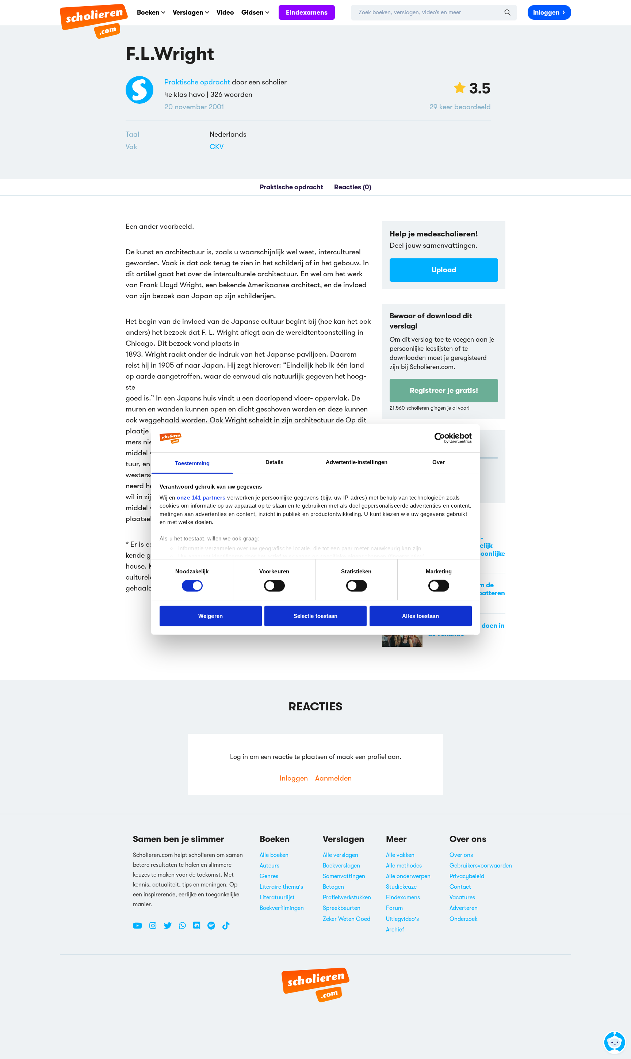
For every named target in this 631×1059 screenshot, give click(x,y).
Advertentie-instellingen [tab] (356, 462)
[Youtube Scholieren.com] (140, 928)
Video (225, 12)
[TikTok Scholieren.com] (225, 928)
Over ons (461, 855)
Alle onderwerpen (408, 876)
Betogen (333, 887)
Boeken (148, 12)
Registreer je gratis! (444, 390)
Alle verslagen (340, 855)
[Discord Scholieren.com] (199, 928)
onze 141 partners (201, 497)
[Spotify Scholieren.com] (214, 928)
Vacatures (462, 897)
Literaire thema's (281, 887)
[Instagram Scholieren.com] (155, 928)
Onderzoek (464, 919)
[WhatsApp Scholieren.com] (185, 928)
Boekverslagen (341, 865)
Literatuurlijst (277, 897)
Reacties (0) (352, 187)
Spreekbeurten (341, 908)
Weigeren (210, 615)
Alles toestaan (420, 615)
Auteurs (269, 865)
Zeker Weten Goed (346, 919)
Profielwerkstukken (347, 897)
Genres (269, 876)
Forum (394, 908)
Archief (395, 929)
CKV (216, 147)
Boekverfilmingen (282, 908)
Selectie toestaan (316, 615)
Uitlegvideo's (402, 919)
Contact (460, 887)
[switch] (274, 586)
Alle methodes (404, 865)
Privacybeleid (467, 876)
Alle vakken (400, 855)
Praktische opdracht (197, 82)
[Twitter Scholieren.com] (170, 928)
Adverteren (464, 908)
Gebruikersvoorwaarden (481, 865)
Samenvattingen (344, 876)
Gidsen (252, 12)
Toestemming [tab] (192, 463)
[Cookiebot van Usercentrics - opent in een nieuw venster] (440, 438)
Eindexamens (307, 12)
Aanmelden (333, 778)
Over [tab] (438, 462)
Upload (444, 270)
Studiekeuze (401, 887)
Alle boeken (274, 855)
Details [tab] (274, 462)
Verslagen (188, 12)
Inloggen (546, 12)
